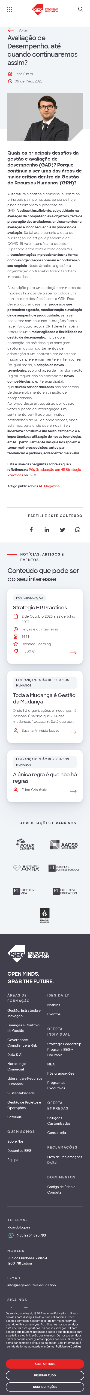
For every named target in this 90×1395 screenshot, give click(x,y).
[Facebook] (31, 529)
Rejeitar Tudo (45, 1375)
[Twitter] (62, 529)
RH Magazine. (49, 486)
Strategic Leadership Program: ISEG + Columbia (64, 1049)
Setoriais (14, 1117)
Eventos (53, 1014)
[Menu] (9, 9)
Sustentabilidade (21, 1093)
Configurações (45, 1387)
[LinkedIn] (47, 529)
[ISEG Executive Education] (45, 9)
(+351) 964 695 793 (31, 1235)
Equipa (12, 1160)
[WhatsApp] (77, 529)
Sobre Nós (15, 1141)
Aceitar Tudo (45, 1364)
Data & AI (14, 1055)
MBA (51, 1064)
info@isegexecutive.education (31, 1285)
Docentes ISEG (19, 1151)
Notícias (53, 1005)
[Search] (80, 9)
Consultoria (56, 1133)
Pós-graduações (60, 1073)
